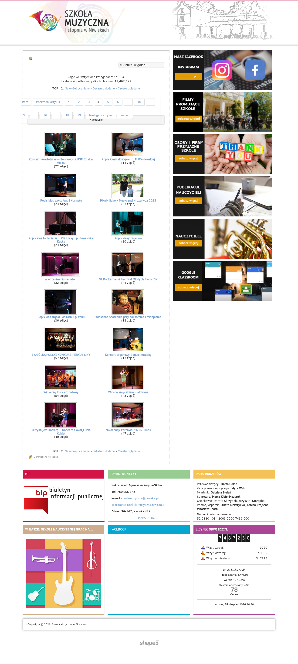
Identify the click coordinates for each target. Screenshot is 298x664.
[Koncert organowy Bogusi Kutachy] (128, 351)
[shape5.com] (149, 643)
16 (45, 115)
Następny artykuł (100, 115)
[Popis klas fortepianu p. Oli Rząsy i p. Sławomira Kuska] (61, 234)
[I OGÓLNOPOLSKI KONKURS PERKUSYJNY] (61, 351)
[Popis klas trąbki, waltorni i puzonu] (61, 313)
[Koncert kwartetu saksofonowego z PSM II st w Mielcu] (61, 155)
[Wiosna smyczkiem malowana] (128, 388)
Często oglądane (129, 88)
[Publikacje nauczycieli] (222, 196)
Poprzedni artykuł (48, 102)
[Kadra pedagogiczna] (222, 238)
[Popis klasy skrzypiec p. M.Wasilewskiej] (128, 155)
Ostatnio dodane (104, 88)
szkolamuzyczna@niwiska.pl (140, 498)
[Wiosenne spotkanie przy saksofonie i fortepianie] (128, 313)
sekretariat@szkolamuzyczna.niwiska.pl (138, 505)
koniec (125, 115)
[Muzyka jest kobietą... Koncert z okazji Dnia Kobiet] (61, 426)
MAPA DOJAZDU (148, 518)
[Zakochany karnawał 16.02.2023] (128, 426)
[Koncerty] (222, 154)
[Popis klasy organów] (128, 234)
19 (79, 115)
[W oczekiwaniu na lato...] (61, 275)
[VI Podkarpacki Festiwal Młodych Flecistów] (128, 275)
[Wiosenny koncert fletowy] (61, 388)
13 (23, 115)
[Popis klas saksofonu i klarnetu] (61, 197)
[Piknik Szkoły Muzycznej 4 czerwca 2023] (128, 197)
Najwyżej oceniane (77, 88)
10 (139, 102)
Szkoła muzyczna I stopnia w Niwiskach (69, 21)
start (24, 102)
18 (67, 115)
